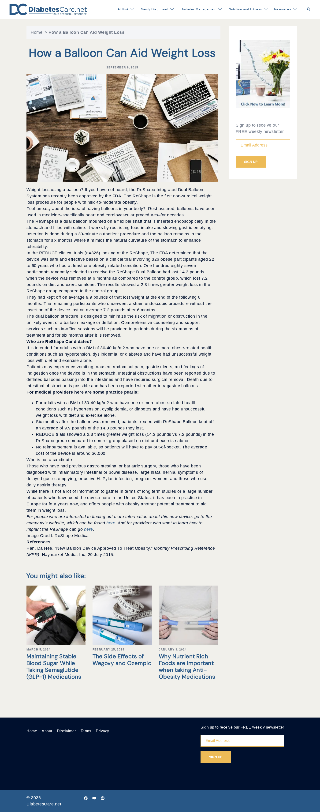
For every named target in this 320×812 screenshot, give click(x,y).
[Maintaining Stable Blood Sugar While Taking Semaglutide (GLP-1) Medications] (56, 615)
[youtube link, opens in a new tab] (94, 797)
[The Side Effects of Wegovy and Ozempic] (122, 615)
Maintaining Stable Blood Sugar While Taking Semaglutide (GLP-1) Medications (53, 666)
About (47, 731)
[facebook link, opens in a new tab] (86, 797)
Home (36, 32)
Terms (86, 731)
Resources (282, 9)
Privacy (102, 731)
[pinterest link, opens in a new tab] (102, 797)
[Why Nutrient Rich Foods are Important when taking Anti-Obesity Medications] (188, 615)
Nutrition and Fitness (245, 9)
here (110, 523)
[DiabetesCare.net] (48, 9)
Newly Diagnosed (154, 9)
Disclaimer (66, 731)
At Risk (123, 9)
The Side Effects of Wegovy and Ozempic (122, 660)
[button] (309, 9)
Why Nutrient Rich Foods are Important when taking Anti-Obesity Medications (187, 666)
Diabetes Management (199, 9)
